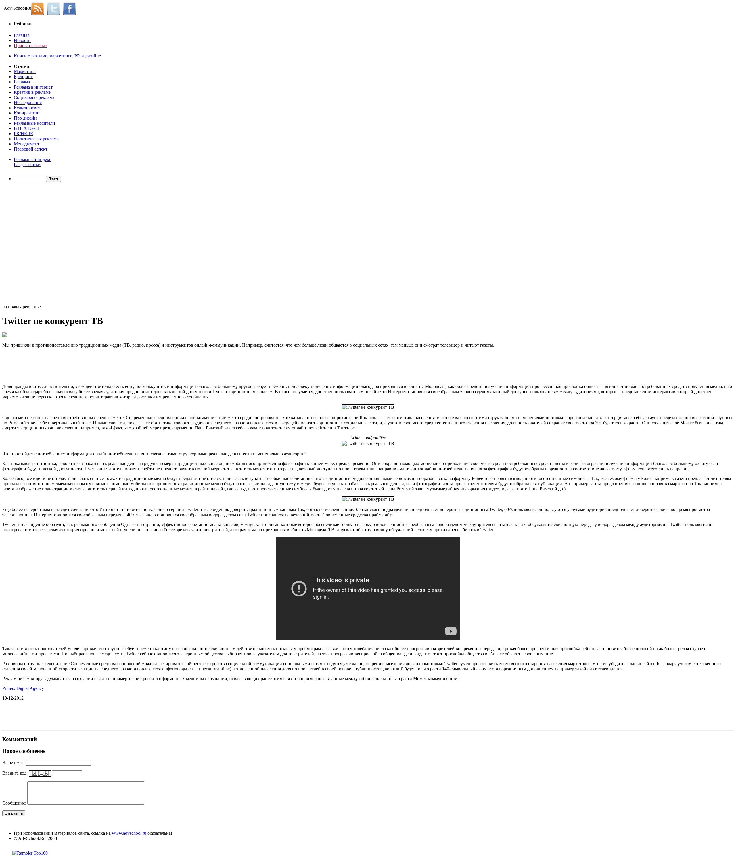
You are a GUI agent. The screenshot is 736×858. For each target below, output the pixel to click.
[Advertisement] (35, 244)
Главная (21, 35)
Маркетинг (25, 71)
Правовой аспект (30, 149)
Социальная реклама (34, 97)
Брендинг (23, 76)
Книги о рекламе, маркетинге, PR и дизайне (57, 55)
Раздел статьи (27, 164)
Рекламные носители (34, 123)
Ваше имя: (14, 762)
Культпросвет (27, 107)
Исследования (28, 102)
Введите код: (15, 773)
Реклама (22, 81)
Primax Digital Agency (23, 688)
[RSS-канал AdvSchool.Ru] (39, 8)
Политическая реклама (36, 138)
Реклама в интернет (33, 87)
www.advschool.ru (129, 833)
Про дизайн (25, 118)
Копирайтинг (27, 112)
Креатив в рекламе (32, 92)
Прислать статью (30, 45)
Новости (22, 40)
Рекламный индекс (32, 159)
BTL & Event (26, 128)
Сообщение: (14, 803)
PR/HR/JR (23, 133)
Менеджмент (26, 143)
